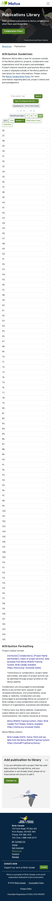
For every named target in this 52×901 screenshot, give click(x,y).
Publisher (7, 125)
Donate (44, 867)
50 (36, 116)
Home (15, 845)
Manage (15, 857)
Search (38, 96)
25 (31, 116)
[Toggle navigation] (48, 3)
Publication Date (33, 121)
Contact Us (20, 842)
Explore (15, 854)
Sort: (6, 121)
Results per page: (17, 116)
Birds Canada (20, 883)
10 (27, 116)
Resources (7, 46)
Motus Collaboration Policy (18, 76)
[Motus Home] (11, 3)
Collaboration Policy (13, 31)
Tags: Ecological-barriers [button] (25, 101)
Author (19, 121)
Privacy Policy (26, 889)
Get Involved (17, 848)
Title (12, 121)
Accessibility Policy (36, 883)
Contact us (11, 780)
